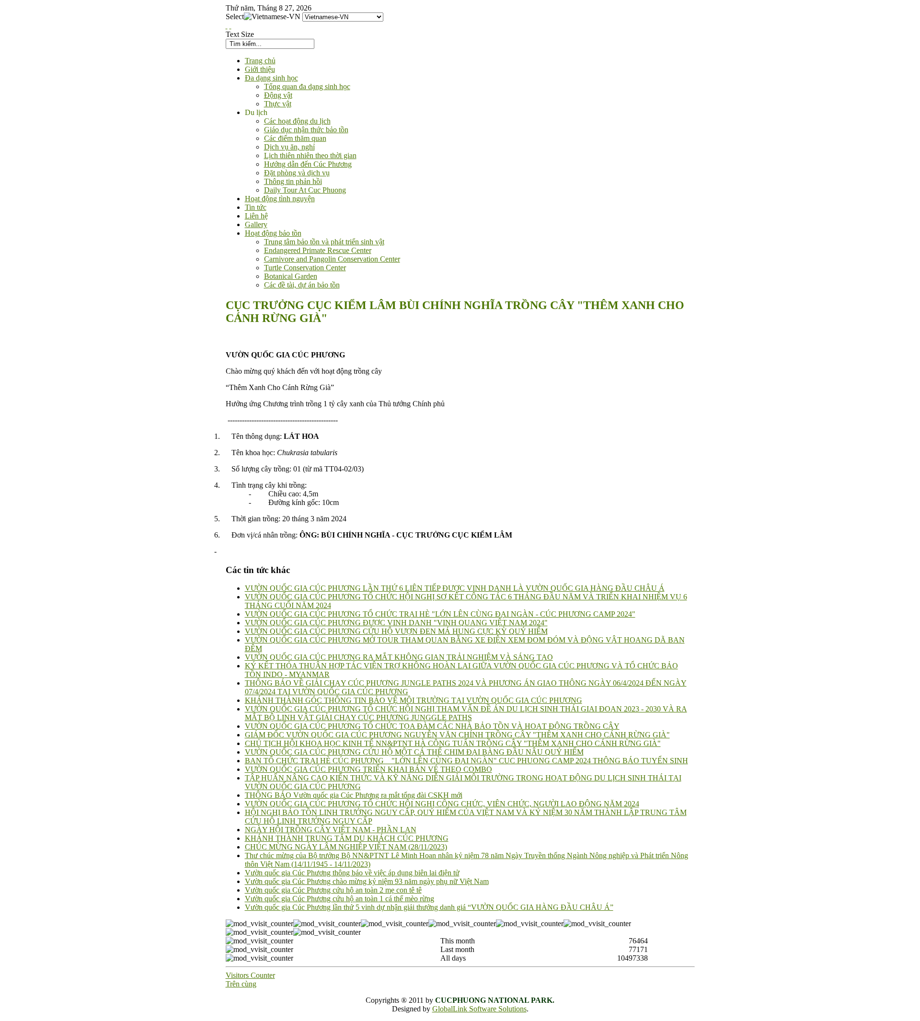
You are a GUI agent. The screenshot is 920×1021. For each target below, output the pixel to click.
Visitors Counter (250, 975)
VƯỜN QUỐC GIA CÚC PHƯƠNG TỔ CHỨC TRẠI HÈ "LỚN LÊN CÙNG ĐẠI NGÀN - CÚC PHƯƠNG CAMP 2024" (440, 614)
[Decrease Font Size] (230, 26)
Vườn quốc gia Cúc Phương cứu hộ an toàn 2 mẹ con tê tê (333, 890)
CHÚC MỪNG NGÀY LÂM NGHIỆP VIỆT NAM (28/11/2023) (346, 847)
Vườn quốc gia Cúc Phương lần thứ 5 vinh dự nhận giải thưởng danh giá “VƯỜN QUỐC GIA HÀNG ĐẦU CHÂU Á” (429, 907)
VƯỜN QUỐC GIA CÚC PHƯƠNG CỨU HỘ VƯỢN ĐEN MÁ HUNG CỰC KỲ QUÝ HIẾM (396, 631)
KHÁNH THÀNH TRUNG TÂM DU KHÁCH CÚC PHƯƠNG (346, 838)
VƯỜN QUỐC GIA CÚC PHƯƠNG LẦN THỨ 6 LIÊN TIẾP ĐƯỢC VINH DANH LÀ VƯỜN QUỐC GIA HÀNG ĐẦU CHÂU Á (455, 588)
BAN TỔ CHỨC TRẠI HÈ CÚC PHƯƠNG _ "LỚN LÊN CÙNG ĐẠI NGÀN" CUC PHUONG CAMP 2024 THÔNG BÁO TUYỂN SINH (466, 761)
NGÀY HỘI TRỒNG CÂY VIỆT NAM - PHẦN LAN (330, 830)
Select (235, 16)
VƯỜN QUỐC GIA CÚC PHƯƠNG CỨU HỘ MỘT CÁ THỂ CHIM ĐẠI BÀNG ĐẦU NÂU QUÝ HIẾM (414, 752)
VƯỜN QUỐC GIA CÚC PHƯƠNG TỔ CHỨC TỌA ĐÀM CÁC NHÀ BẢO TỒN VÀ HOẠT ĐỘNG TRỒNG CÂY (432, 726)
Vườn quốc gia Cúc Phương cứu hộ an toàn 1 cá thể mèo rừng (339, 899)
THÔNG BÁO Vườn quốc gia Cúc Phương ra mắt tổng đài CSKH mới (353, 795)
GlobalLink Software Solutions (479, 1009)
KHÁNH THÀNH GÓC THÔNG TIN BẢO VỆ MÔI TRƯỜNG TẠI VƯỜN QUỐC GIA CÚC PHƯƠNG (413, 700)
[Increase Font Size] (227, 26)
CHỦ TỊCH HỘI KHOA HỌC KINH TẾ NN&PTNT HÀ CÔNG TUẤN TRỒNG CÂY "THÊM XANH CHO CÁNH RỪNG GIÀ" (453, 743)
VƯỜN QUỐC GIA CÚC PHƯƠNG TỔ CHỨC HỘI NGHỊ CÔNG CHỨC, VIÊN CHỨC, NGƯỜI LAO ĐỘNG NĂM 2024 (442, 804)
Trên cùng (241, 984)
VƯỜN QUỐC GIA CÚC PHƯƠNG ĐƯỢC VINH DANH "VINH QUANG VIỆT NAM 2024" (396, 623)
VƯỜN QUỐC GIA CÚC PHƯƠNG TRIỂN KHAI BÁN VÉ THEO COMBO (368, 769)
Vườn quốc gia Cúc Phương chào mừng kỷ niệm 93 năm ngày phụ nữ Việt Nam (367, 881)
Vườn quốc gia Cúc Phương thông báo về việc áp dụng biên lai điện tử (352, 873)
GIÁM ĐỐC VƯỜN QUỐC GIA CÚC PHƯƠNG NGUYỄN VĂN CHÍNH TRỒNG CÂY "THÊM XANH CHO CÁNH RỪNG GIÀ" (457, 735)
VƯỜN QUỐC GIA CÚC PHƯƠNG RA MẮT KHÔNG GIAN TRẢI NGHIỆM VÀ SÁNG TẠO (399, 657)
